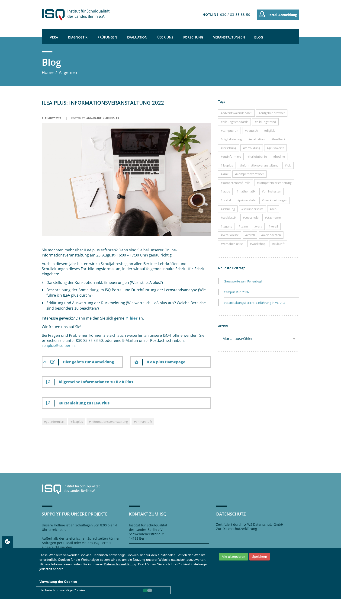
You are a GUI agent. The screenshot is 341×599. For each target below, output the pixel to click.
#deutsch (251, 130)
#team (243, 226)
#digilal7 (270, 130)
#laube (225, 191)
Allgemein (68, 72)
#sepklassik (228, 217)
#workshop (258, 244)
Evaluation (137, 37)
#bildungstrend (265, 122)
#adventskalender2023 (236, 113)
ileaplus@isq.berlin (58, 345)
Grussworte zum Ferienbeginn (244, 281)
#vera (258, 226)
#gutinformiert (54, 422)
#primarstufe (143, 422)
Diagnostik (77, 37)
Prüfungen (107, 37)
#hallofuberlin (257, 156)
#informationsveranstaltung (108, 422)
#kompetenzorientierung (274, 183)
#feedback (278, 139)
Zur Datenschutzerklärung (236, 528)
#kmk (224, 174)
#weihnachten (271, 235)
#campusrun (229, 130)
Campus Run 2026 (236, 292)
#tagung (226, 226)
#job (288, 165)
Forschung (193, 37)
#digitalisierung (231, 139)
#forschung (228, 148)
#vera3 (273, 226)
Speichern (259, 556)
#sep (273, 209)
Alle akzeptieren (233, 556)
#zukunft (278, 244)
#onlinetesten (271, 191)
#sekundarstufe (252, 209)
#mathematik (246, 191)
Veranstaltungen (229, 37)
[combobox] (258, 338)
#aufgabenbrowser (272, 113)
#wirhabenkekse (232, 244)
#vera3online (230, 235)
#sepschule (250, 217)
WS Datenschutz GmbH (265, 524)
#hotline (279, 156)
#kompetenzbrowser (249, 174)
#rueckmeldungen (274, 200)
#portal (226, 200)
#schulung (228, 209)
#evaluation (256, 139)
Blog (258, 37)
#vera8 (250, 235)
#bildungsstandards (234, 122)
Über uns (165, 37)
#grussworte (275, 148)
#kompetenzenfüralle (235, 183)
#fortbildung (251, 148)
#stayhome (273, 217)
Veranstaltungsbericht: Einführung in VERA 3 (254, 303)
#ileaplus (77, 422)
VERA (54, 37)
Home (48, 72)
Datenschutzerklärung (120, 564)
